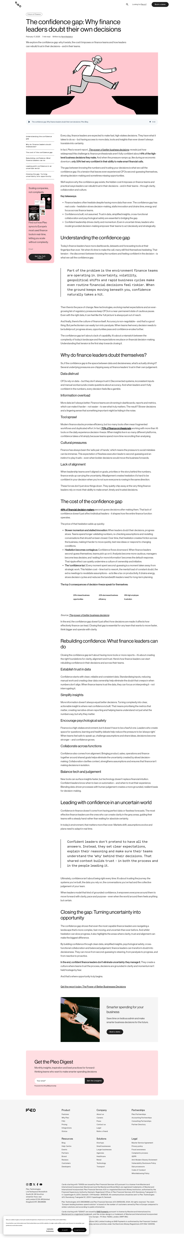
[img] (150, 122)
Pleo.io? (144, 4)
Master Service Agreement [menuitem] (142, 1143)
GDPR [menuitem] (134, 1156)
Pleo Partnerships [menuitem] (139, 1114)
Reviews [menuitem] (65, 1160)
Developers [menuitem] (66, 1167)
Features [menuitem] (65, 1114)
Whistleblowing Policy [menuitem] (140, 1173)
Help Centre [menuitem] (66, 1146)
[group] (92, 122)
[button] (29, 122)
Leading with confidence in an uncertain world (39, 167)
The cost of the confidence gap (39, 152)
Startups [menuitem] (100, 1143)
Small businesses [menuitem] (104, 1146)
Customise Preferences (50, 1230)
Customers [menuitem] (66, 1163)
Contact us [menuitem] (101, 1124)
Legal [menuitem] (99, 1128)
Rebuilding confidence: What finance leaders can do (38, 159)
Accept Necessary (79, 1230)
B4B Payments (103, 1212)
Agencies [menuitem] (100, 1153)
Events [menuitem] (64, 1149)
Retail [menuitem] (99, 1160)
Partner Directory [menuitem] (139, 1124)
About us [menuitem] (100, 1114)
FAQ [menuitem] (63, 1121)
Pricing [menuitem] (64, 1124)
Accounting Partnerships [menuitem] (142, 1118)
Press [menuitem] (99, 1121)
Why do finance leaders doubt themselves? (38, 146)
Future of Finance (34, 14)
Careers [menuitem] (100, 1118)
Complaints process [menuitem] (140, 1153)
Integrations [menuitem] (67, 1128)
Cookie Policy (62, 1219)
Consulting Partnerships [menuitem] (141, 1121)
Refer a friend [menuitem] (102, 1131)
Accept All (65, 1230)
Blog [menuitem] (63, 1143)
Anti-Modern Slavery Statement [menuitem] (144, 1160)
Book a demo (160, 4)
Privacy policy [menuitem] (137, 1146)
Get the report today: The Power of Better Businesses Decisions (93, 986)
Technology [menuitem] (101, 1163)
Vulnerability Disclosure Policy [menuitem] (144, 1163)
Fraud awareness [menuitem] (139, 1149)
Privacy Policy (52, 1219)
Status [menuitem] (64, 1131)
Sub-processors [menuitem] (138, 1167)
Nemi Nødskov (67, 37)
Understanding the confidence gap (39, 138)
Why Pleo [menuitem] (65, 1118)
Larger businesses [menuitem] (104, 1149)
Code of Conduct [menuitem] (139, 1170)
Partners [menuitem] (65, 1153)
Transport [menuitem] (101, 1167)
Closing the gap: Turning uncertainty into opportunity (38, 175)
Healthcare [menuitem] (101, 1156)
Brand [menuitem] (64, 1156)
